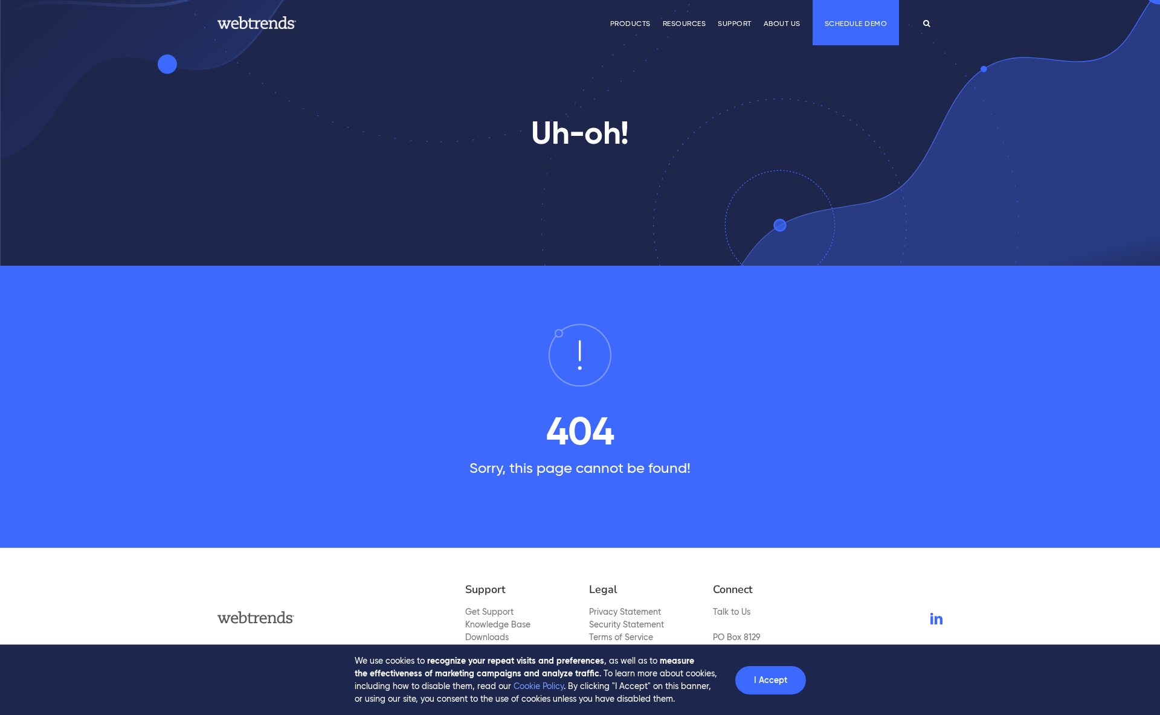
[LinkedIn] (936, 619)
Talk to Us (731, 611)
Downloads (487, 637)
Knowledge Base (497, 624)
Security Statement (626, 624)
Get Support (489, 611)
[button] (926, 22)
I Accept (770, 680)
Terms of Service (621, 637)
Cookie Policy (539, 686)
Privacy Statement (625, 611)
